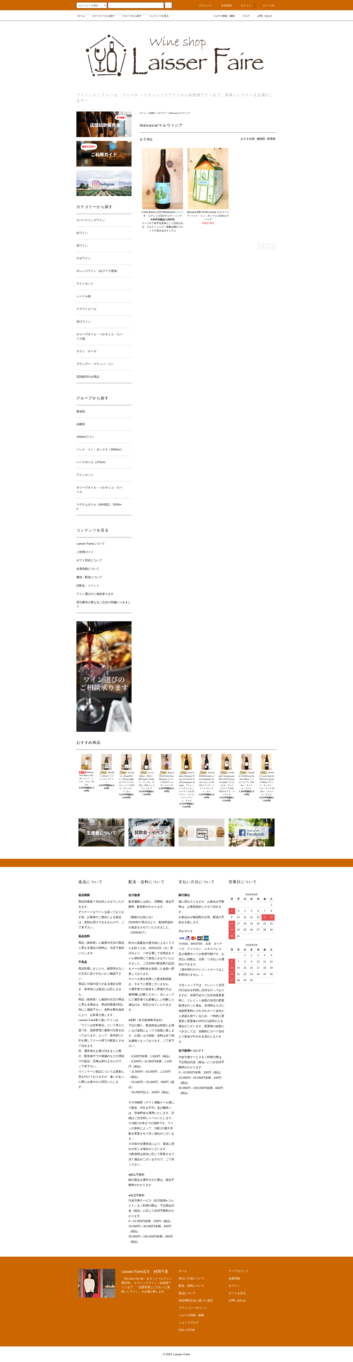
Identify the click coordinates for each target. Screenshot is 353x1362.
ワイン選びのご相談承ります (95, 593)
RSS (181, 1330)
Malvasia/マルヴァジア (179, 113)
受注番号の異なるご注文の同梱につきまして (103, 604)
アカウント (205, 5)
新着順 (271, 138)
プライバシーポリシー (193, 1307)
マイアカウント (239, 1271)
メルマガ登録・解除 (224, 16)
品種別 (152, 113)
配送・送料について (191, 1285)
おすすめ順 (247, 138)
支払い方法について (191, 1278)
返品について (187, 1293)
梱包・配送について (89, 577)
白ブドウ (162, 113)
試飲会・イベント (87, 585)
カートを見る (237, 1293)
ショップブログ (189, 1322)
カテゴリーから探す (103, 16)
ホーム (81, 16)
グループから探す (132, 16)
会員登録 (226, 5)
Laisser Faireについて (90, 543)
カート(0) (269, 5)
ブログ (246, 16)
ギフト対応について (89, 560)
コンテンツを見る (159, 16)
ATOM (191, 1330)
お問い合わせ (264, 16)
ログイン (246, 5)
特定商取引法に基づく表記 (196, 1300)
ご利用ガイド (85, 552)
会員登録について (87, 568)
